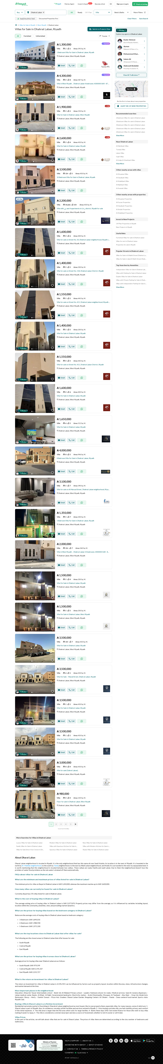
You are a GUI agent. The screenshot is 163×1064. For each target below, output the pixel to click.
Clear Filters (132, 18)
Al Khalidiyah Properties (124, 213)
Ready (80, 12)
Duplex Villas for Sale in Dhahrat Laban (129, 276)
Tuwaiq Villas (120, 149)
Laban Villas (120, 153)
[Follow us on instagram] (126, 1042)
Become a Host (100, 4)
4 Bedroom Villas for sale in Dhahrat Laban (130, 125)
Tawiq (56, 866)
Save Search (143, 18)
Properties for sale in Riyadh (126, 245)
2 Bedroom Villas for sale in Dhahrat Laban (130, 118)
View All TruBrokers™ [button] (131, 75)
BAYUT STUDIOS (96, 1045)
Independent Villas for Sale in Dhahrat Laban (131, 269)
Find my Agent (69, 4)
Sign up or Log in (123, 4)
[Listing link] (63, 55)
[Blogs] (57, 4)
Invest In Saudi (84, 4)
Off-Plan (88, 12)
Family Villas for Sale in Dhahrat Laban (29, 846)
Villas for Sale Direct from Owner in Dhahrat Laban (30, 850)
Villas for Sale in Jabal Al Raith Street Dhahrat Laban (131, 259)
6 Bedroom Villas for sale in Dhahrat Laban (130, 132)
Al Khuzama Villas (122, 174)
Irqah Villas (120, 157)
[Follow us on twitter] (116, 1042)
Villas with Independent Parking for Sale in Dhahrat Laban (131, 284)
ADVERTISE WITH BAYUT (75, 1045)
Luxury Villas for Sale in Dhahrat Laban (29, 843)
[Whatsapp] (81, 65)
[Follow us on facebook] (111, 1042)
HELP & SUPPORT (72, 1041)
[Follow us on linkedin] (121, 1042)
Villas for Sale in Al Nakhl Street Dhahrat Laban (131, 255)
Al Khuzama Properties (124, 199)
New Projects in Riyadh (124, 227)
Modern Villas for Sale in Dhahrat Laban (63, 843)
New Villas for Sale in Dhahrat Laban (95, 843)
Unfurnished (40, 36)
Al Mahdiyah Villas (122, 146)
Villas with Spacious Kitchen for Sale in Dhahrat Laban (64, 846)
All (72, 12)
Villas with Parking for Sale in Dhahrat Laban (131, 273)
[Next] (75, 824)
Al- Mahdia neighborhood (31, 866)
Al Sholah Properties (123, 209)
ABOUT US (86, 1041)
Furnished (27, 36)
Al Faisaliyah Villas (122, 178)
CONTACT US (72, 1049)
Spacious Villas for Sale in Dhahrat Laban (63, 850)
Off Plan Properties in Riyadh (126, 224)
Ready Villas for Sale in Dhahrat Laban (96, 850)
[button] (20, 12)
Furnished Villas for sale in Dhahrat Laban (130, 238)
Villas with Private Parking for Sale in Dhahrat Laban (131, 280)
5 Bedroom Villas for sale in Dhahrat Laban (130, 128)
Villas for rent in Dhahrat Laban (126, 241)
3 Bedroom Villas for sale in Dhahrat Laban (130, 121)
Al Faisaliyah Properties (124, 206)
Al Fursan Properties (123, 202)
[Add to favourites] (52, 67)
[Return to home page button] (21, 4)
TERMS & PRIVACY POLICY (92, 1049)
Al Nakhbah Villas (122, 185)
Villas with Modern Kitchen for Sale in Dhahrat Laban (97, 846)
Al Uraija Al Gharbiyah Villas (125, 160)
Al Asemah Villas (122, 188)
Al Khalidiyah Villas (122, 181)
